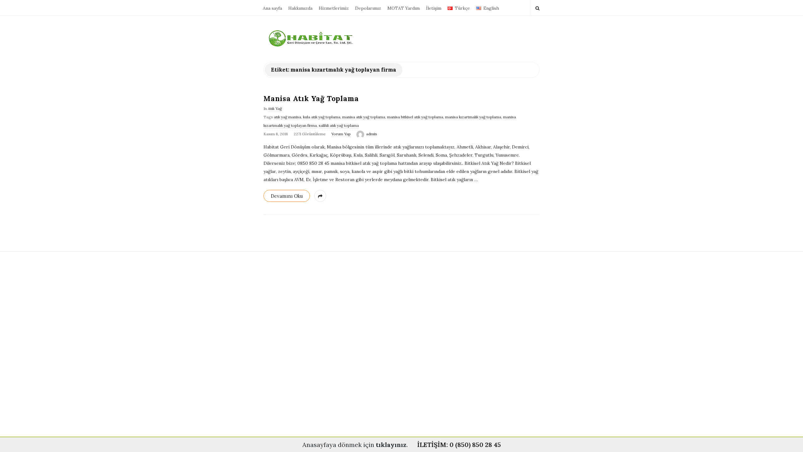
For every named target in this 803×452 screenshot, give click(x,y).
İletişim (433, 8)
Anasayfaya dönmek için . (355, 445)
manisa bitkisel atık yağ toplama (415, 117)
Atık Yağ (275, 108)
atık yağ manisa (287, 117)
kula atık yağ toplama (321, 117)
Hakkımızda (300, 8)
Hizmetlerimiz (334, 8)
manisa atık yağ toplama (363, 117)
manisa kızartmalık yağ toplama (473, 117)
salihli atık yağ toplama (339, 125)
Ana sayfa (272, 8)
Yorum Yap (341, 134)
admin (371, 134)
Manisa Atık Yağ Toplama (311, 98)
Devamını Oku (287, 196)
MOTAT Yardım (403, 8)
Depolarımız (368, 8)
